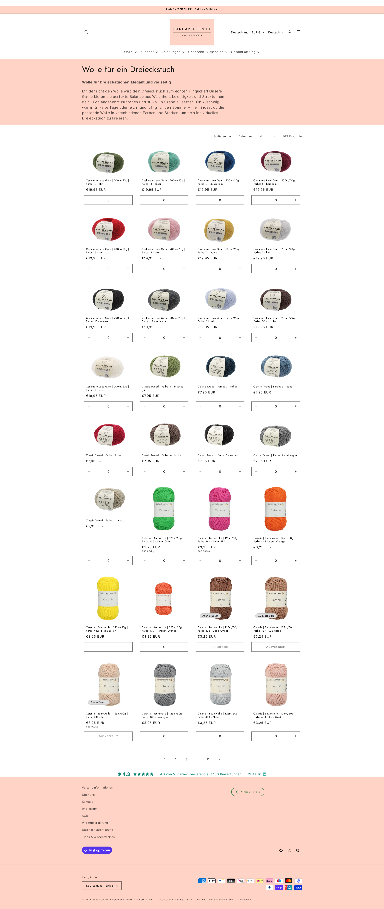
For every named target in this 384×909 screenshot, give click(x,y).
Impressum (89, 808)
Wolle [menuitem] (128, 52)
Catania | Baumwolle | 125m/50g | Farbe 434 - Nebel (218, 715)
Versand (200, 899)
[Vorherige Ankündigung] (83, 9)
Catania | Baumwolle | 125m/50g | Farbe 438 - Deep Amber (218, 629)
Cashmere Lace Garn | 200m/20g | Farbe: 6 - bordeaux (275, 182)
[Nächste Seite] (219, 759)
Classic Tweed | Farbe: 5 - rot (104, 455)
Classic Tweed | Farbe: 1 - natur (105, 520)
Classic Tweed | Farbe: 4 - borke (161, 455)
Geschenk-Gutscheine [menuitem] (205, 52)
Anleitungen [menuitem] (171, 52)
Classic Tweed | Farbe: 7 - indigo (218, 386)
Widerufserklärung (95, 822)
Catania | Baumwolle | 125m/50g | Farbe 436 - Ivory (107, 715)
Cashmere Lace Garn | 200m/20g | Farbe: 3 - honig (219, 251)
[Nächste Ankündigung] (300, 9)
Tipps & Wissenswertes (98, 836)
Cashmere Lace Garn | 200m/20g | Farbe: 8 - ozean (163, 182)
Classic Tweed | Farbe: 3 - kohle (217, 455)
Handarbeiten (100, 899)
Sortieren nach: (223, 136)
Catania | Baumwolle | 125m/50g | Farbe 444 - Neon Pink (218, 540)
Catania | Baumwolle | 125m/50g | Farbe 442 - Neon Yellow (107, 629)
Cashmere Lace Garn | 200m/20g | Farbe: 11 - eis (219, 319)
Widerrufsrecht (145, 899)
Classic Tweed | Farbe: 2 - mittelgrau (275, 455)
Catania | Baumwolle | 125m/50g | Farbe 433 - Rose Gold (274, 715)
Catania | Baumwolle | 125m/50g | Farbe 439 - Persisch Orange (163, 629)
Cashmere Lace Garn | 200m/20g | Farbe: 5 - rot (107, 251)
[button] (86, 32)
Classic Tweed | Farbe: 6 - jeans (272, 386)
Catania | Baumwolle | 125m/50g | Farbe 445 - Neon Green (163, 540)
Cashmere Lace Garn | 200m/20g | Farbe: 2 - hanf (275, 251)
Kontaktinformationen (221, 899)
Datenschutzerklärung (97, 829)
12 (208, 759)
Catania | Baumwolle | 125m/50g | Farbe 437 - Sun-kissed (274, 629)
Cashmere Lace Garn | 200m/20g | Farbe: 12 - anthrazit (163, 319)
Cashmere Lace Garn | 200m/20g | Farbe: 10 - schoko (275, 319)
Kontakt (87, 801)
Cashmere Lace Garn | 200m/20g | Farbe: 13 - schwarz (107, 319)
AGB (85, 815)
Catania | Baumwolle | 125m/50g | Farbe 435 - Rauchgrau (163, 715)
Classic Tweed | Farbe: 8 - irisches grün (162, 388)
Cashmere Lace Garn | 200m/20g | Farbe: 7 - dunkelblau (219, 182)
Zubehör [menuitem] (147, 52)
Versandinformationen (97, 787)
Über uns (88, 794)
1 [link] (165, 759)
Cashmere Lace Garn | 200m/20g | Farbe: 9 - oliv (107, 182)
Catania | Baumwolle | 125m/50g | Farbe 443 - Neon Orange (274, 540)
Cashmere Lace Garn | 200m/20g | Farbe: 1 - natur (107, 388)
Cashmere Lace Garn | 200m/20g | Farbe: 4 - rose (163, 251)
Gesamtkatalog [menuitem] (243, 52)
